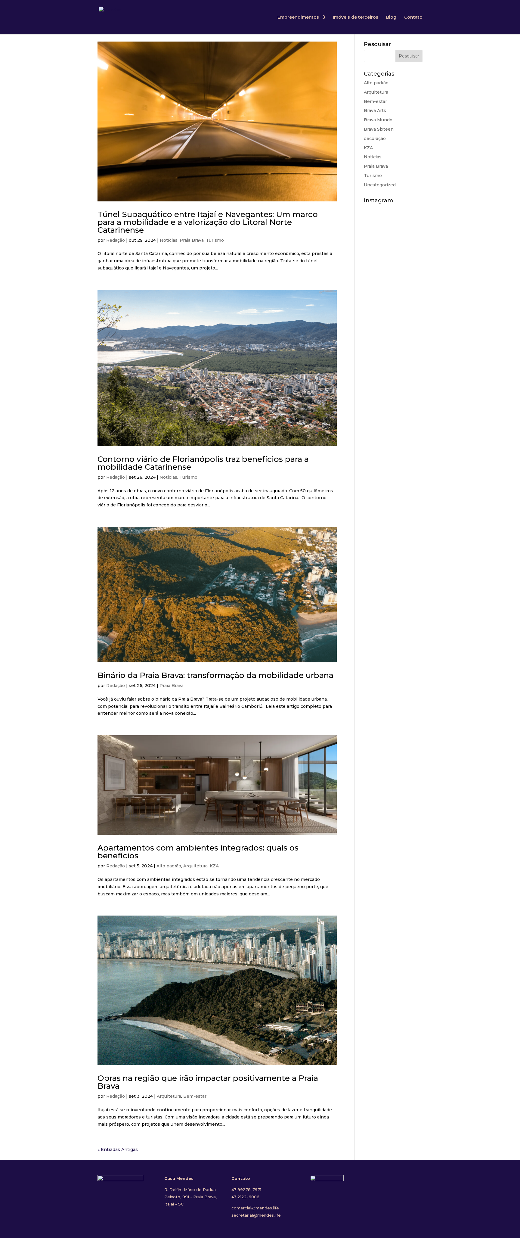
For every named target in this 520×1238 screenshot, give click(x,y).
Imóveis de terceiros (355, 17)
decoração (375, 138)
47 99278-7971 (246, 1189)
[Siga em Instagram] (393, 1190)
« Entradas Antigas (118, 1149)
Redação (115, 240)
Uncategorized (380, 185)
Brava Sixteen (379, 129)
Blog (391, 17)
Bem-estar (194, 1096)
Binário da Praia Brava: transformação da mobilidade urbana (215, 675)
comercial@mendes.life (255, 1207)
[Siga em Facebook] (376, 1190)
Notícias (169, 240)
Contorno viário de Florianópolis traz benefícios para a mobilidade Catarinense (203, 463)
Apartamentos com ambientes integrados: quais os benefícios (198, 851)
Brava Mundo (378, 120)
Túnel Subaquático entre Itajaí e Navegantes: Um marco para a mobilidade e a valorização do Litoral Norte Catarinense (208, 222)
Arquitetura (195, 866)
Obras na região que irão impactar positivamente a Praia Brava (208, 1082)
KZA (214, 866)
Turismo (215, 240)
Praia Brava (192, 240)
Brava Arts (375, 110)
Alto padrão (168, 866)
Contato (413, 17)
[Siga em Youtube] (411, 1190)
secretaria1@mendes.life (256, 1215)
